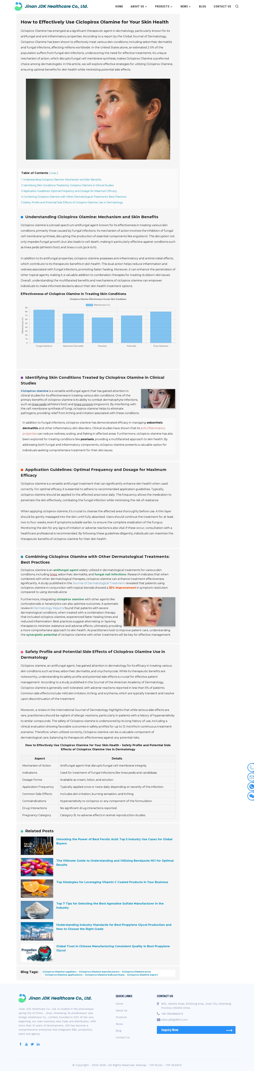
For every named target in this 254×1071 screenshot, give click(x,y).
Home (119, 6)
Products (162, 6)
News (184, 6)
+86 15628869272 (172, 1013)
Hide (53, 173)
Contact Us (222, 6)
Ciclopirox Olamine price (136, 971)
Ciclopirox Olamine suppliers (59, 971)
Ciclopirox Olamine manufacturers (98, 971)
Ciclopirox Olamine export (142, 974)
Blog (202, 6)
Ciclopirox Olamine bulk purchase (104, 974)
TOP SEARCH (173, 1065)
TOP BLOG (155, 1065)
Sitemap (141, 1065)
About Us (137, 6)
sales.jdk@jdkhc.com (174, 1019)
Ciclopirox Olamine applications (63, 974)
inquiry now (169, 1030)
